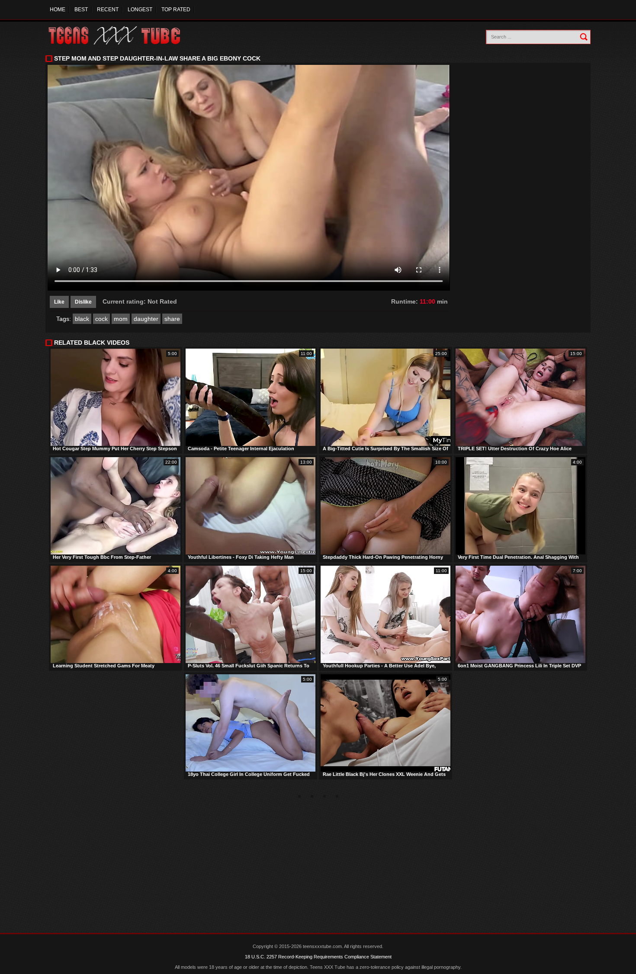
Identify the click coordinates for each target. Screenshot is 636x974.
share (172, 318)
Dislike (83, 302)
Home (57, 9)
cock (101, 318)
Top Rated (175, 9)
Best (81, 9)
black (82, 318)
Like (59, 302)
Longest (140, 9)
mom (121, 318)
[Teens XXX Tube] (123, 36)
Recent (108, 9)
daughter (146, 318)
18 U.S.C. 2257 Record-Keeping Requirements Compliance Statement (318, 956)
